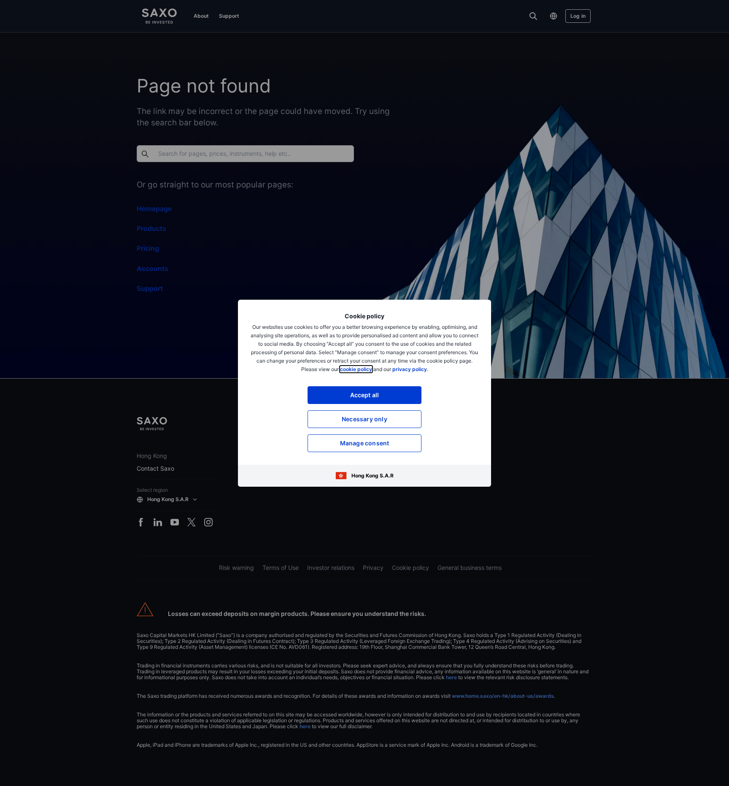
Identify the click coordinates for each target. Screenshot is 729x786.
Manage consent (364, 443)
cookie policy (356, 369)
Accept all (364, 394)
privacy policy (409, 369)
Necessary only (364, 419)
